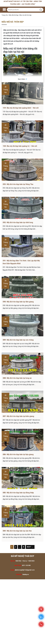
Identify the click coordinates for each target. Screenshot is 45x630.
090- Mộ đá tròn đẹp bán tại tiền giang (18, 302)
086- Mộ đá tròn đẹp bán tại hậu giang (18, 454)
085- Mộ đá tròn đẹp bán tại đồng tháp (18, 493)
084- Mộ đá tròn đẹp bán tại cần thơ (17, 531)
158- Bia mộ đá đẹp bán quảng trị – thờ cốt (20, 146)
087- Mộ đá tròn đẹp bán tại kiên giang (18, 416)
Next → (30, 547)
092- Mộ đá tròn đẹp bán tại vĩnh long (18, 222)
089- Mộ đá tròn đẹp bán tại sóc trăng (18, 340)
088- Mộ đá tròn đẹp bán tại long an (17, 378)
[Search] (40, 9)
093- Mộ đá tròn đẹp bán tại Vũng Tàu (18, 184)
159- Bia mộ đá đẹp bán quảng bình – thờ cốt (21, 108)
